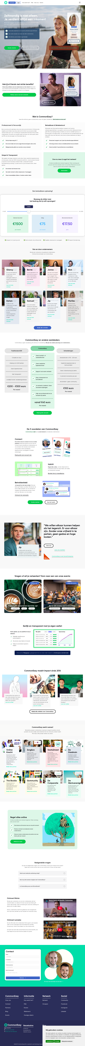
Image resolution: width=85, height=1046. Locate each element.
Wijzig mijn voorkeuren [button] (67, 1041)
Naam (7, 954)
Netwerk (46, 996)
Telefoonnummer (9, 965)
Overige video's (28, 1015)
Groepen (45, 1004)
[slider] (28, 211)
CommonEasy (12, 996)
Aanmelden (64, 170)
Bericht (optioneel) (10, 970)
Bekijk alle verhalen (42, 327)
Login (18, 2)
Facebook (64, 1004)
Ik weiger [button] (57, 1041)
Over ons (36, 2)
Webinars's (27, 1011)
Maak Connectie (74, 41)
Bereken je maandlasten (30, 48)
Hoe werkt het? (26, 2)
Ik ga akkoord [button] (50, 1041)
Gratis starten (12, 48)
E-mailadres (8, 959)
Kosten (26, 1007)
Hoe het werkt (51, 502)
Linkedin (63, 1011)
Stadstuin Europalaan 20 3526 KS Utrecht (27, 1030)
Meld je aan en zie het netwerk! (19, 94)
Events (41, 2)
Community (64, 1000)
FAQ (32, 2)
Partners (7, 1007)
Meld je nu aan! (18, 841)
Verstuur (22, 978)
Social (64, 996)
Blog (6, 1011)
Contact (7, 1004)
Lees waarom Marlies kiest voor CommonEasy (64, 48)
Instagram (64, 1007)
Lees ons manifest (60, 550)
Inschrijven (12, 2)
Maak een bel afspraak (11, 1031)
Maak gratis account (42, 413)
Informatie (29, 996)
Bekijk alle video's (49, 102)
